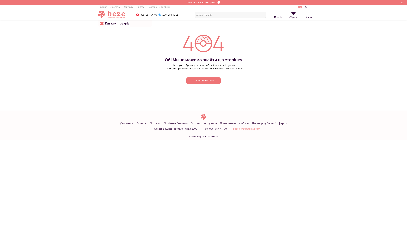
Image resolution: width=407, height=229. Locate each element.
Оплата (141, 7)
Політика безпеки (176, 123)
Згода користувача (204, 123)
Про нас (103, 7)
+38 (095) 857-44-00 (215, 128)
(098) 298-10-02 (170, 14)
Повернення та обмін (159, 7)
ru (306, 7)
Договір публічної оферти (269, 123)
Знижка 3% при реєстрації (201, 2)
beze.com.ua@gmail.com (246, 128)
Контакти (128, 7)
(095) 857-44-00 (148, 14)
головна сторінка (203, 80)
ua (300, 7)
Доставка (115, 7)
